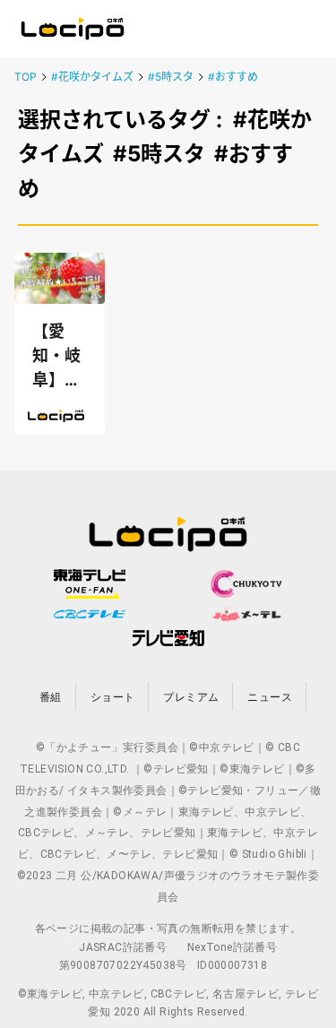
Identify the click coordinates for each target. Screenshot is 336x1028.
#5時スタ (171, 76)
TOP (25, 76)
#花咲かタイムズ (92, 76)
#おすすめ (233, 76)
